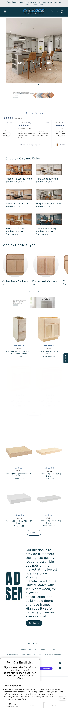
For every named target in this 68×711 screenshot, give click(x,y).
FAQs (53, 650)
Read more (34, 623)
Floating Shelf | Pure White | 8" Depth (19, 522)
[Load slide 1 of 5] (25, 84)
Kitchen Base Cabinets (15, 281)
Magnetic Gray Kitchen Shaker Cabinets (49, 205)
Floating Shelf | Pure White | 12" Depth (49, 522)
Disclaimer (44, 650)
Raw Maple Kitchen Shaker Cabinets (17, 205)
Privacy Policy (20, 699)
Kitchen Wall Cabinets (45, 281)
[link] (33, 144)
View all (34, 413)
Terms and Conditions (52, 654)
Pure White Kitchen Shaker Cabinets (47, 180)
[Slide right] (38, 291)
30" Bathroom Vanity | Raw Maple (19, 402)
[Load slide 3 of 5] (31, 84)
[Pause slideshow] (48, 85)
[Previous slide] (20, 85)
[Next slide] (44, 85)
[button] (4, 11)
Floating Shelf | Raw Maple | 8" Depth (19, 475)
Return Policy (26, 654)
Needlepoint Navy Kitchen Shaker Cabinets (46, 231)
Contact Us (32, 650)
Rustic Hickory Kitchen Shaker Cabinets (19, 180)
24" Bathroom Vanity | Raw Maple (49, 353)
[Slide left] (29, 291)
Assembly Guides (19, 650)
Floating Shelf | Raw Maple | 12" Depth (49, 475)
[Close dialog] (38, 660)
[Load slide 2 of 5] (28, 84)
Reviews (37, 654)
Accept (33, 705)
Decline (54, 705)
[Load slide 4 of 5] (35, 84)
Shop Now (25, 70)
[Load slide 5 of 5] (38, 84)
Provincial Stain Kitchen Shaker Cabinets (15, 231)
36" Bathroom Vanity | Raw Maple (49, 402)
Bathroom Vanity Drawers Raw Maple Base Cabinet (19, 353)
